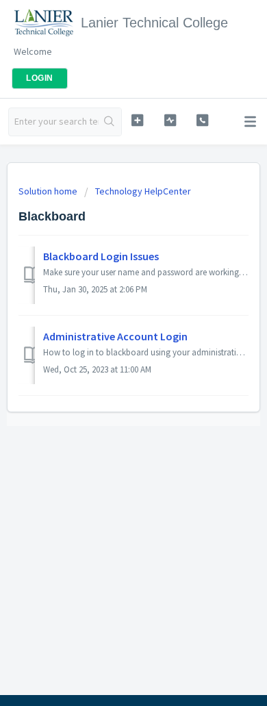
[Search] (110, 122)
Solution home (48, 191)
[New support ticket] (137, 120)
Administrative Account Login (115, 336)
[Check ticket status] (170, 120)
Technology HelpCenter (143, 191)
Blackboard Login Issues (101, 256)
